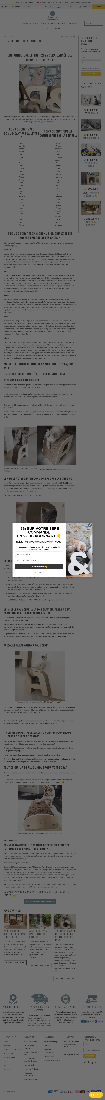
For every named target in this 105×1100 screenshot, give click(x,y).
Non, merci (39, 572)
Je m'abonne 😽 (39, 566)
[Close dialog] (90, 525)
